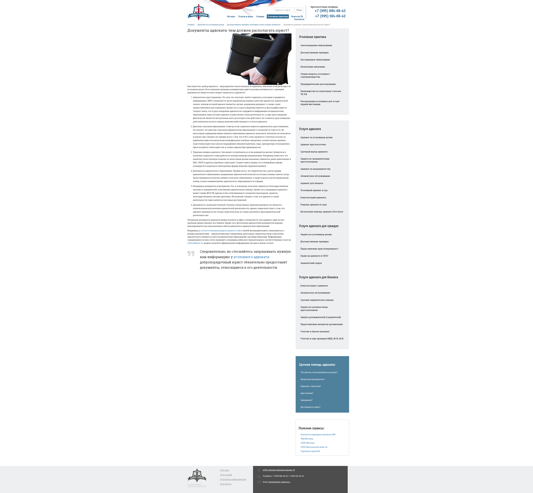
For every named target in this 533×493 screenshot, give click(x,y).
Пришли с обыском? (311, 386)
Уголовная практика (277, 16)
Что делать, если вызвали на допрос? (319, 372)
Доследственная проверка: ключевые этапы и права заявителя (254, 24)
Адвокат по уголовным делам (317, 137)
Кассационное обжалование (315, 59)
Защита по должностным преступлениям (314, 308)
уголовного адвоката (251, 257)
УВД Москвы (307, 438)
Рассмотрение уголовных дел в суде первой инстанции (320, 103)
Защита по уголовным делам (316, 234)
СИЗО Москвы (308, 442)
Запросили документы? (313, 379)
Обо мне (231, 16)
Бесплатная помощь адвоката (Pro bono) (322, 211)
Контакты (299, 19)
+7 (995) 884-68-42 (330, 11)
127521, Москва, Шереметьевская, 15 (279, 470)
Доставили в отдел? (310, 407)
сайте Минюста (195, 243)
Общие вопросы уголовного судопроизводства (315, 75)
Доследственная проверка (315, 52)
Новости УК (297, 16)
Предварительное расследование (318, 84)
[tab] (322, 35)
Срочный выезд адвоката (314, 151)
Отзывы (260, 16)
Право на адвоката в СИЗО (314, 255)
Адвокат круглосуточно (313, 144)
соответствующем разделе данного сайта (221, 230)
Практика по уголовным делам (210, 24)
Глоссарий (226, 474)
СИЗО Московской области (314, 447)
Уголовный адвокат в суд (314, 190)
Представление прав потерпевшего (319, 248)
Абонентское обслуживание (315, 176)
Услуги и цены (245, 16)
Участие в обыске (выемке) (315, 331)
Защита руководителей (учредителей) (321, 317)
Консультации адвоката (313, 197)
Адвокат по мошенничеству (315, 168)
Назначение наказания (313, 66)
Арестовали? (307, 393)
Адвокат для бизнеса (312, 183)
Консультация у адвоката (314, 285)
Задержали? (307, 400)
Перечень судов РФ (310, 451)
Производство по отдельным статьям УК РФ (321, 92)
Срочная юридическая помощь (317, 299)
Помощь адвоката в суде (314, 204)
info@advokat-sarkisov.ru (279, 482)
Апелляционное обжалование (316, 45)
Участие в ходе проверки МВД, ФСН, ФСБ (322, 338)
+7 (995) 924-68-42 (330, 16)
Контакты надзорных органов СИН (318, 434)
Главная (190, 24)
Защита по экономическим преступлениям (315, 160)
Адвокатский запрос (311, 263)
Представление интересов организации (322, 324)
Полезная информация (233, 479)
